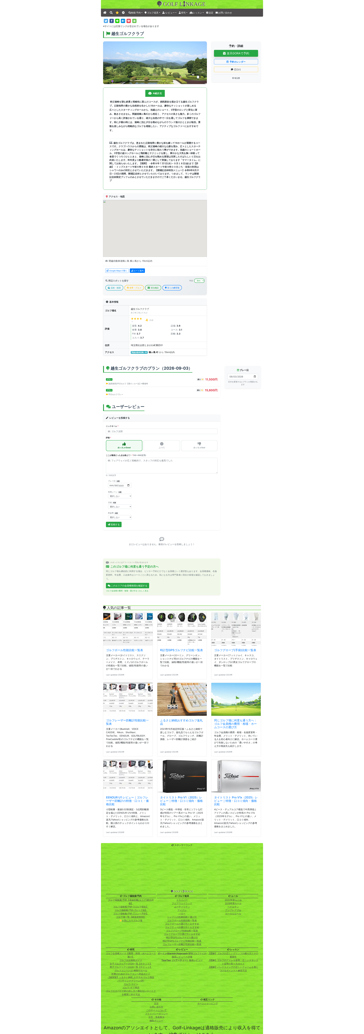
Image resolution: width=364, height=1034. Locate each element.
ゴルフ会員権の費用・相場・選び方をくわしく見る (127, 692)
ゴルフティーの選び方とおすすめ (182, 1028)
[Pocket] (129, 21)
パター (182, 1015)
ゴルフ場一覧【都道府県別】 (131, 1018)
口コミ (237, 69)
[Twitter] (106, 21)
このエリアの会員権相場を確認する (129, 687)
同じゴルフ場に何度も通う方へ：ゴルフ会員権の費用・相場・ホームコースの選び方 (235, 825)
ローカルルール (233, 1015)
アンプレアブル (233, 1011)
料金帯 (113, 513)
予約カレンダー (238, 61)
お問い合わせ (225, 12)
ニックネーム (112, 426)
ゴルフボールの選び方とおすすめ (182, 1025)
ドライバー (182, 1001)
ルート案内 (139, 270)
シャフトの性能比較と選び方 (182, 1018)
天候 (112, 502)
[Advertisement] (182, 970)
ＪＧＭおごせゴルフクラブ (121, 598)
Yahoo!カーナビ (126, 603)
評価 (108, 438)
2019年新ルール (233, 1004)
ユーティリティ (182, 1008)
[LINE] (117, 21)
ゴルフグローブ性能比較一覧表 (182, 1032)
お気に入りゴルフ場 (132, 1021)
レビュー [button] (170, 12)
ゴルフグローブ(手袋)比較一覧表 (235, 751)
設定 (211, 12)
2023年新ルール (233, 1001)
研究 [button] (183, 12)
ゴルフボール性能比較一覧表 (124, 751)
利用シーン (114, 492)
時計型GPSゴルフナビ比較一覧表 (181, 751)
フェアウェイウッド (182, 1004)
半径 (191, 281)
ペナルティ (233, 1008)
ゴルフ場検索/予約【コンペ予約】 (130, 1015)
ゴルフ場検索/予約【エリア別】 (130, 1011)
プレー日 (114, 481)
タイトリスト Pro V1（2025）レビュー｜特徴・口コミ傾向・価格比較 (181, 902)
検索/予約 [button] (136, 12)
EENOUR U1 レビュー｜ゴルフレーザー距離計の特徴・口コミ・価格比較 (127, 902)
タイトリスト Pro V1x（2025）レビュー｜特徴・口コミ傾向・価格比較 (236, 902)
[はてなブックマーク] (123, 21)
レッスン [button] (197, 12)
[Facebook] (111, 21)
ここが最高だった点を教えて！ (126, 455)
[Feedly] (134, 21)
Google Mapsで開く (118, 270)
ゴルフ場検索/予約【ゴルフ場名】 (130, 1008)
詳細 (122, 616)
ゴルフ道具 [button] (152, 12)
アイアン (182, 1011)
